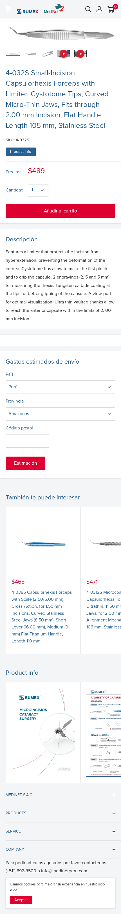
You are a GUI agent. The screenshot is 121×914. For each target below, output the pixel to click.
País (10, 374)
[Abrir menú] (8, 9)
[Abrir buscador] (88, 9)
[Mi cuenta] (99, 9)
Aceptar (21, 899)
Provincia (15, 401)
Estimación (25, 463)
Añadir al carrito (60, 211)
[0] (110, 9)
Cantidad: (15, 190)
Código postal (19, 428)
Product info (20, 151)
